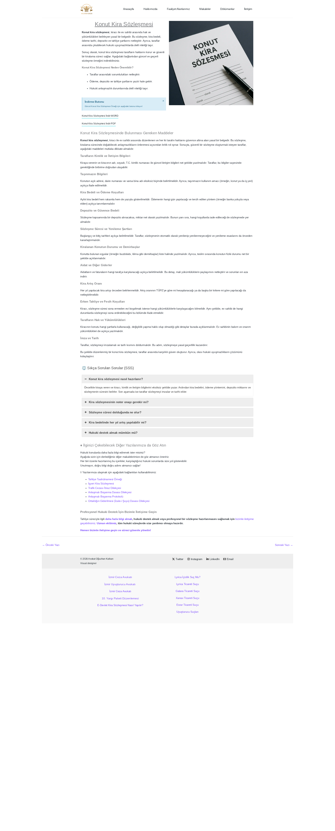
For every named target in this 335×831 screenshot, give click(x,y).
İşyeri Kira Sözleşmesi (101, 483)
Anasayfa (128, 9)
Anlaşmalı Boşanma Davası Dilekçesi (110, 492)
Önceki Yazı (51, 545)
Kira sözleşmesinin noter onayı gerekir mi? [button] (119, 402)
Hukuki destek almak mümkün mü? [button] (113, 432)
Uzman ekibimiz (106, 523)
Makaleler (205, 9)
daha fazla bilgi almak (118, 519)
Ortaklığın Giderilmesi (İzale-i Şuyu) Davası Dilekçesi (119, 500)
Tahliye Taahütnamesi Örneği (105, 479)
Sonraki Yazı (284, 545)
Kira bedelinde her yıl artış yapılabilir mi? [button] (117, 422)
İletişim (248, 9)
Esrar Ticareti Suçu (187, 604)
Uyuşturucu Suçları (187, 611)
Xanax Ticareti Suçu (187, 597)
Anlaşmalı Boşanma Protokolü (105, 496)
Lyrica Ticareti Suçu (187, 584)
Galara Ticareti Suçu (187, 590)
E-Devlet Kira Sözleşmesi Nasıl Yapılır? (120, 605)
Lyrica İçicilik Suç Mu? (187, 577)
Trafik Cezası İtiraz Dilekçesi (104, 487)
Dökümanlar (227, 9)
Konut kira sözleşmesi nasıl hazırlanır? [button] (116, 379)
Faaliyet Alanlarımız (178, 9)
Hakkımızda (150, 9)
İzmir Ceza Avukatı (120, 577)
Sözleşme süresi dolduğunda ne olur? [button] (115, 412)
